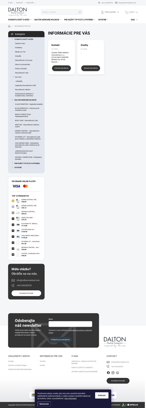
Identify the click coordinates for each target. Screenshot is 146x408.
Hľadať (79, 12)
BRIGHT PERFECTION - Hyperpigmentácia (23, 115)
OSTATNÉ (18, 167)
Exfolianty (18, 47)
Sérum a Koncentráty (22, 64)
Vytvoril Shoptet (114, 405)
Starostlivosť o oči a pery (23, 60)
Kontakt (55, 45)
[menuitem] (20, 19)
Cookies (11, 361)
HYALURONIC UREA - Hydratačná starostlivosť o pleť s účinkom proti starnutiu (27, 145)
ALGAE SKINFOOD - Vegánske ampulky (29, 104)
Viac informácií (70, 398)
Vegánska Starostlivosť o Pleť (25, 85)
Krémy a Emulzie (21, 68)
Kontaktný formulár (26, 293)
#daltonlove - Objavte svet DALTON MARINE (84, 362)
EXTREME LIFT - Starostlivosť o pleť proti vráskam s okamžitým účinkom (28, 138)
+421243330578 (24, 285)
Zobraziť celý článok (61, 68)
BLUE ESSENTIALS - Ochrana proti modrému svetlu (27, 109)
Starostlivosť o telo (21, 73)
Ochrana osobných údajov (17, 365)
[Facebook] (108, 372)
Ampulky (18, 56)
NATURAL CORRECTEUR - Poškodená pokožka (28, 158)
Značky (84, 45)
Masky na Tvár (20, 52)
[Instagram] (113, 372)
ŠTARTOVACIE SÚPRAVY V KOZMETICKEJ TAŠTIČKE (24, 95)
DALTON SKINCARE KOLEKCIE (25, 100)
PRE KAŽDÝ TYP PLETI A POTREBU (27, 163)
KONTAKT (19, 3)
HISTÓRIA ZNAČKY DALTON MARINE (85, 372)
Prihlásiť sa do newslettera (60, 340)
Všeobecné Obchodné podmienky (20, 369)
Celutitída (19, 81)
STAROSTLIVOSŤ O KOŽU (23, 39)
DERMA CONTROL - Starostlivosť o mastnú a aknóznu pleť (27, 132)
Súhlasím (102, 395)
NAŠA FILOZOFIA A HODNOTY (82, 367)
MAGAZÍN (30, 3)
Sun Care (18, 77)
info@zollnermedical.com (28, 280)
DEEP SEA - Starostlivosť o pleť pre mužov (27, 126)
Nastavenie (44, 404)
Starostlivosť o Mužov (22, 89)
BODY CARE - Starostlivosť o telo (26, 120)
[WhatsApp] (117, 372)
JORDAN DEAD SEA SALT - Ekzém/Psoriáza (24, 152)
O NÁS (10, 3)
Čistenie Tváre (20, 43)
